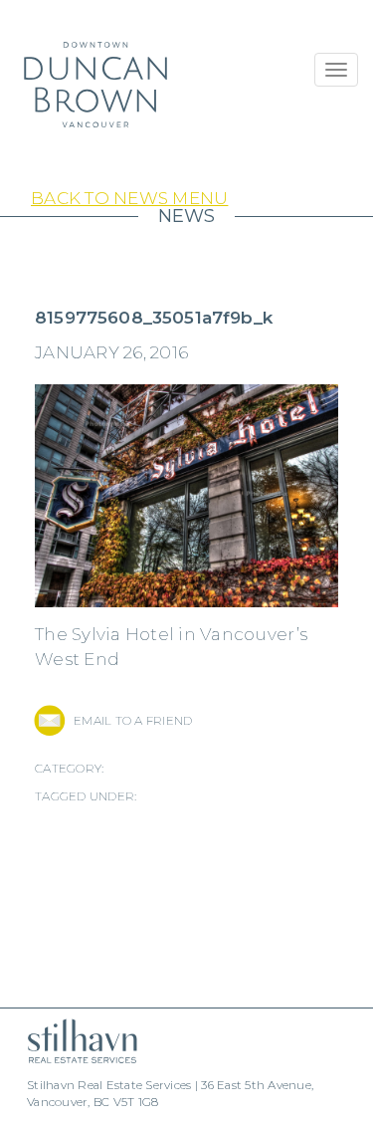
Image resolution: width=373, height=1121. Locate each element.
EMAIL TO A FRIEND (133, 720)
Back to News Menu (129, 198)
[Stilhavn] (74, 1041)
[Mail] (49, 720)
